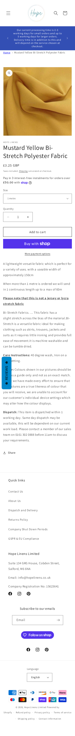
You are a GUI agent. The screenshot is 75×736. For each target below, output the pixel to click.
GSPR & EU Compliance (23, 538)
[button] (8, 13)
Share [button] (12, 452)
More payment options (37, 253)
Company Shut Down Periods (28, 529)
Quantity (8, 209)
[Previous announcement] (7, 38)
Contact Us (15, 491)
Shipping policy (26, 718)
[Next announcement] (67, 38)
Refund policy (23, 712)
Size (5, 190)
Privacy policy (42, 712)
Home (6, 52)
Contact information (50, 718)
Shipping (23, 171)
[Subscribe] (58, 620)
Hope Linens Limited (35, 707)
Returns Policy (18, 519)
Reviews (6, 373)
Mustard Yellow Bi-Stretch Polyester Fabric (39, 52)
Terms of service (62, 712)
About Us (14, 501)
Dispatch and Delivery (23, 510)
